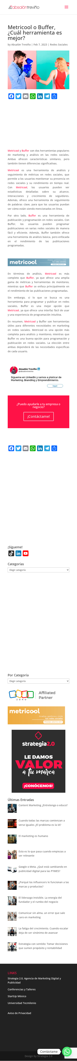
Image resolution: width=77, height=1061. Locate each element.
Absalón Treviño (21, 44)
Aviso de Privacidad (19, 1013)
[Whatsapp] (67, 1052)
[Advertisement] (38, 130)
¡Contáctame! (38, 416)
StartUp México (17, 996)
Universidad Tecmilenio (22, 1003)
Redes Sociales (59, 44)
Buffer (25, 150)
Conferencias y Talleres (22, 989)
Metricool (13, 150)
